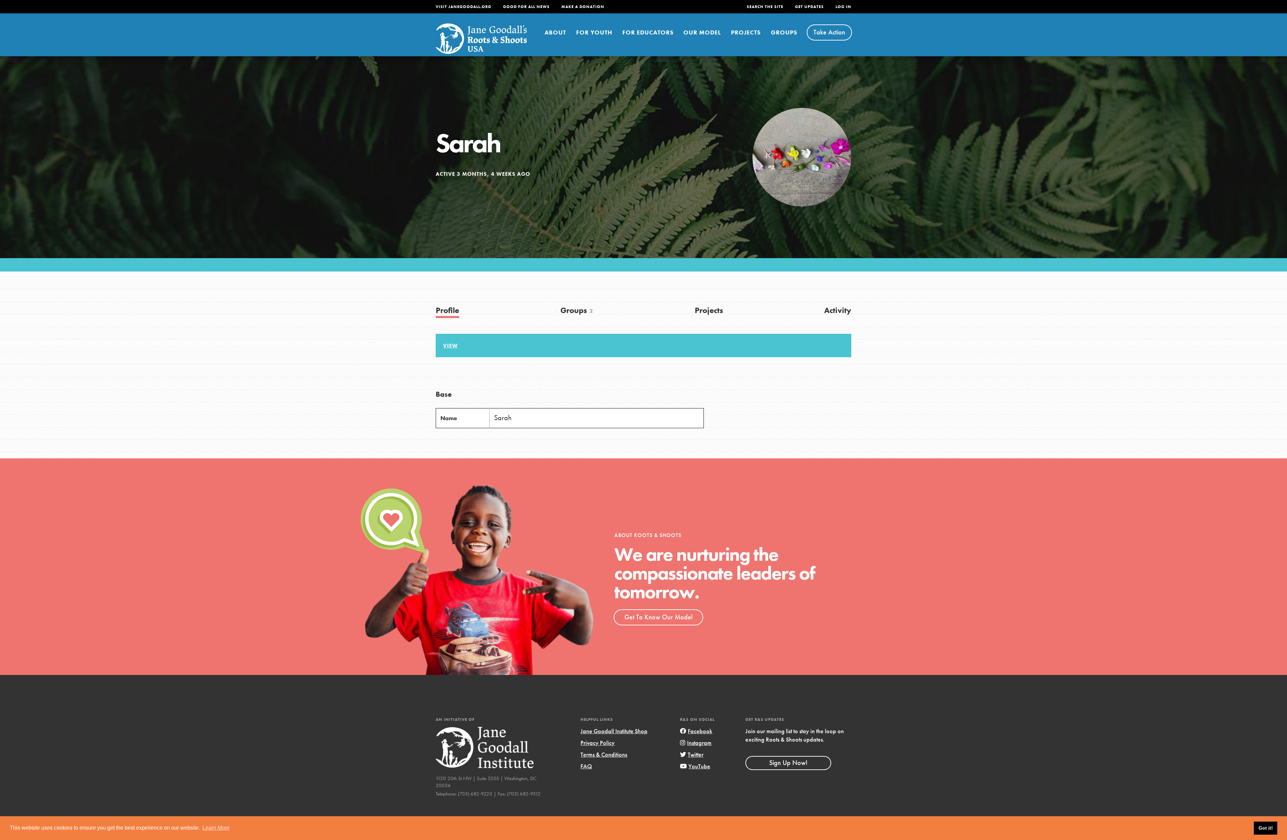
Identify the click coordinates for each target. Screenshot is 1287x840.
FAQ (586, 766)
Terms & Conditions (603, 754)
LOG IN (843, 6)
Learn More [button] (216, 828)
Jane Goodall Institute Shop (614, 731)
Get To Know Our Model (658, 617)
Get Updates (809, 6)
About (555, 32)
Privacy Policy (597, 743)
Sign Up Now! (788, 762)
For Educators (648, 32)
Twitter (695, 754)
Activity (837, 310)
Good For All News (526, 6)
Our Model (702, 32)
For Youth (594, 32)
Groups (784, 32)
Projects (746, 32)
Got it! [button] (1266, 828)
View (450, 345)
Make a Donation (582, 6)
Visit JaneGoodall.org (463, 6)
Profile (447, 310)
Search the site (765, 6)
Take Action (829, 32)
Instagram (699, 743)
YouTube (699, 766)
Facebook (700, 731)
